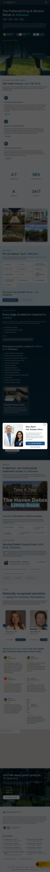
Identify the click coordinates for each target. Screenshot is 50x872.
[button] (45, 424)
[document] (25, 436)
